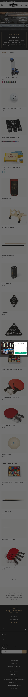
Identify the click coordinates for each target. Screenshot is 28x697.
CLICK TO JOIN (20, 352)
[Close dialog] (26, 342)
